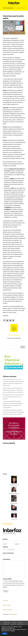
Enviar (5, 591)
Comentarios (6, 559)
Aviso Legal (5, 600)
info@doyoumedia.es (13, 614)
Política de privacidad (7, 609)
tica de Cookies (7, 605)
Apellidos (17, 544)
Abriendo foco (7, 622)
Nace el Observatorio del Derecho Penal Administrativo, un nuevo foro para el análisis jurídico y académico (13, 390)
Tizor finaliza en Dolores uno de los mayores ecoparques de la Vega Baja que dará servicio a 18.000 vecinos (13, 412)
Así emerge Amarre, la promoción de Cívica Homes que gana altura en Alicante (13, 397)
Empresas (20, 622)
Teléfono (5, 547)
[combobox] (4, 549)
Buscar (22, 347)
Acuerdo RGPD (7, 579)
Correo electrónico (8, 553)
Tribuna (14, 622)
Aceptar (4, 633)
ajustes (13, 630)
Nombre (5, 539)
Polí (3, 605)
